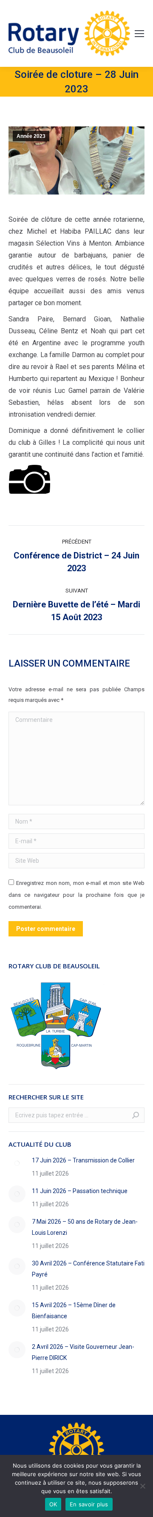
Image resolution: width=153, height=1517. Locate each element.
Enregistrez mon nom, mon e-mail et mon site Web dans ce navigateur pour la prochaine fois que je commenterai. (76, 895)
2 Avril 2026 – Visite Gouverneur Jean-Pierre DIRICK (83, 1352)
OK (53, 1504)
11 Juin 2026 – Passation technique (80, 1191)
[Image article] (17, 1163)
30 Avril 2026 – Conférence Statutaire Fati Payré (88, 1269)
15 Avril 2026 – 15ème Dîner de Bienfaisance (74, 1311)
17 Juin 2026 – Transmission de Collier (83, 1160)
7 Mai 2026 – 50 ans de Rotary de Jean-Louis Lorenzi (85, 1227)
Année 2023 (31, 136)
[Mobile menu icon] (139, 34)
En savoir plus (89, 1504)
